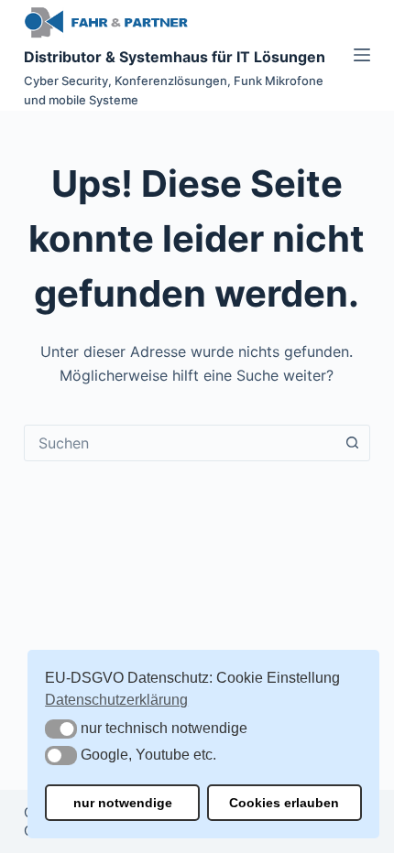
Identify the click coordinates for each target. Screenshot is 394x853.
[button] (61, 729)
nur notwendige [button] (122, 802)
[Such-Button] (351, 443)
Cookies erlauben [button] (284, 802)
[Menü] (362, 55)
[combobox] (179, 443)
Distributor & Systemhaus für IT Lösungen (174, 57)
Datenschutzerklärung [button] (116, 699)
